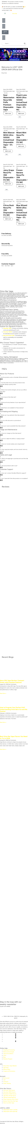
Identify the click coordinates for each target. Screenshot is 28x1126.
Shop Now (4, 73)
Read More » (3, 693)
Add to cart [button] (8, 113)
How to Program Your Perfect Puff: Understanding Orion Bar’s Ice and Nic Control (13, 709)
